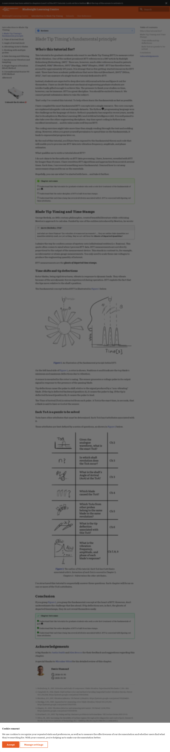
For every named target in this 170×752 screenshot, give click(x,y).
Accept (11, 744)
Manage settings (33, 744)
